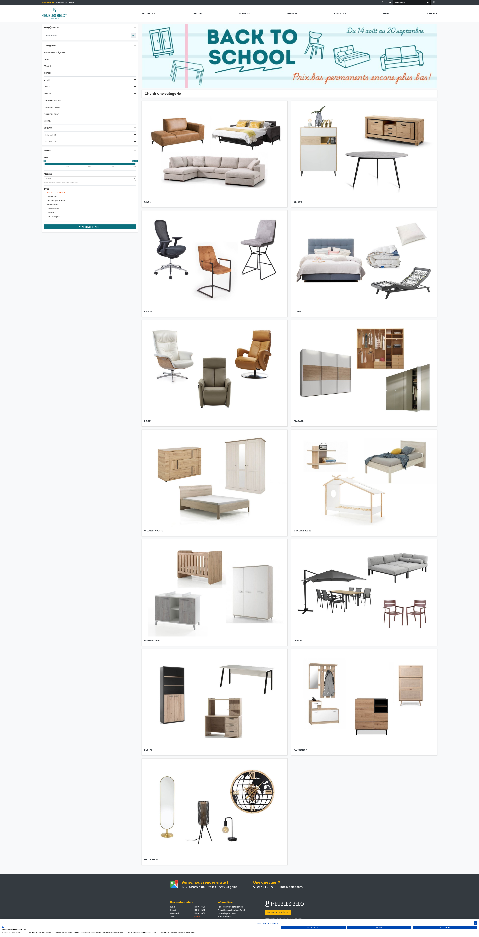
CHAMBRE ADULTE (52, 100)
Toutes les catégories (54, 52)
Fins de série (53, 208)
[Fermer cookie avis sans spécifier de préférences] (475, 923)
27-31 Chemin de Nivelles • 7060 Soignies (209, 887)
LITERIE (47, 80)
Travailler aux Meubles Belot (231, 910)
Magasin (244, 13)
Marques (197, 13)
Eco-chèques (53, 216)
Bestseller (52, 196)
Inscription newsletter (278, 912)
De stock (51, 212)
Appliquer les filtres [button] (91, 226)
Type (46, 189)
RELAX (47, 86)
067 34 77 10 (264, 887)
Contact (431, 13)
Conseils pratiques (227, 913)
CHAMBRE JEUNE (52, 107)
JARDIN (47, 121)
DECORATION (50, 141)
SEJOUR (48, 66)
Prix (46, 157)
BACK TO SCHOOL (56, 192)
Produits (148, 13)
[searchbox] (90, 178)
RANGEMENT (50, 135)
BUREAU (48, 128)
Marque (48, 174)
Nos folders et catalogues (230, 906)
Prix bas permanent (56, 200)
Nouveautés (53, 204)
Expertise (340, 13)
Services (292, 13)
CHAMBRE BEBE (51, 114)
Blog (386, 13)
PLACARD (48, 93)
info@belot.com (291, 887)
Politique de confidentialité (267, 923)
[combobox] (90, 178)
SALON (47, 59)
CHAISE (47, 73)
